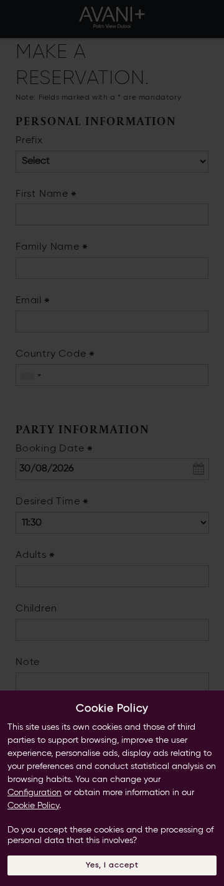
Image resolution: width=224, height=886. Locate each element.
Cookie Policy (33, 805)
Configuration (34, 792)
